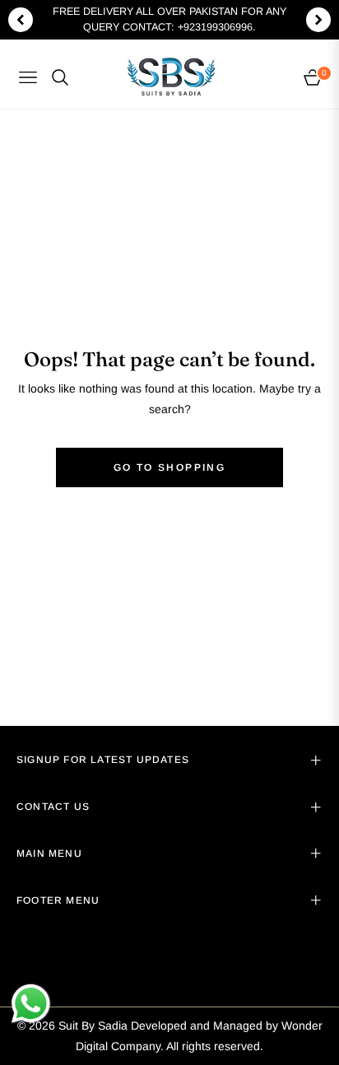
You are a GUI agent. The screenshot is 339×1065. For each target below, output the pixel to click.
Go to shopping (170, 467)
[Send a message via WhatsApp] (30, 1003)
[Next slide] (318, 19)
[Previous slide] (20, 19)
